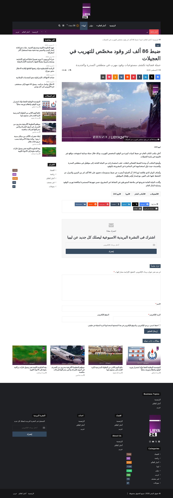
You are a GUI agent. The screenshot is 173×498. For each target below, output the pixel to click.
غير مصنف (51, 182)
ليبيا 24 (116, 194)
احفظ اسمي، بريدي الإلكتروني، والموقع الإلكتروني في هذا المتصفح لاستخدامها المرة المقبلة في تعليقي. (123, 325)
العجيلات (153, 194)
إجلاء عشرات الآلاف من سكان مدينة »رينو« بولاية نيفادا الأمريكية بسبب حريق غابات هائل (27, 139)
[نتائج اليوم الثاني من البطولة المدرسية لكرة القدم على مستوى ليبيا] (49, 116)
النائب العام (139, 194)
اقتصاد (52, 170)
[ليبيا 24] (86, 10)
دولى (91, 26)
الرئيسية (113, 26)
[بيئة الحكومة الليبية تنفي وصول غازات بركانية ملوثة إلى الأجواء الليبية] (49, 152)
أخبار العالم (102, 26)
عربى (17, 32)
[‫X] (156, 441)
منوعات (52, 186)
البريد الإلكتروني (154, 315)
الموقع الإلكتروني (103, 315)
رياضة (52, 174)
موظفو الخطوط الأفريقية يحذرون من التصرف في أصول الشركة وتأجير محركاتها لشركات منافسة (114, 32)
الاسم (158, 304)
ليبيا (84, 26)
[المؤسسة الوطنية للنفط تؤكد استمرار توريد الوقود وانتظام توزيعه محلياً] (49, 105)
